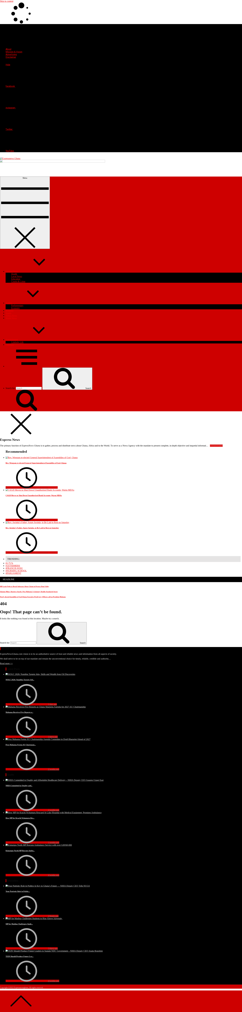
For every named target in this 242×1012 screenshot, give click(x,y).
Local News (16, 276)
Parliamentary (17, 305)
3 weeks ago (53, 842)
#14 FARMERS (13, 565)
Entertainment (12, 339)
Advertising (11, 54)
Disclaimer (11, 57)
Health (14, 274)
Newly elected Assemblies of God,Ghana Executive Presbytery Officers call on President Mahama (33, 597)
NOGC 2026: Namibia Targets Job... (20, 680)
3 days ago (53, 737)
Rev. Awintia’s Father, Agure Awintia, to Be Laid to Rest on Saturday (32, 528)
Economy (15, 308)
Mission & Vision (14, 52)
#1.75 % (9, 563)
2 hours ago (53, 916)
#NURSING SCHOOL (16, 571)
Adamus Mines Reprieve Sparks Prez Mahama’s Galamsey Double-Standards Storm (29, 591)
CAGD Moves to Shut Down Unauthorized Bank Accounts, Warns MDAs (34, 495)
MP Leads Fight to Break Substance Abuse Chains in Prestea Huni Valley (24, 586)
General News (12, 271)
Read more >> (6, 663)
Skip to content (6, 1)
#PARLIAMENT (13, 573)
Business (9, 310)
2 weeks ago (53, 769)
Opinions (10, 344)
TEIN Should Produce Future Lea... (19, 956)
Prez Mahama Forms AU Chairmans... (21, 745)
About (8, 49)
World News (11, 318)
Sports (8, 313)
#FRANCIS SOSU (14, 568)
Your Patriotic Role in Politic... (18, 891)
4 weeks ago (53, 875)
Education (15, 279)
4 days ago (53, 487)
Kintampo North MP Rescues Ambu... (20, 851)
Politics (9, 303)
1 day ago (52, 704)
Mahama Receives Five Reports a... (19, 712)
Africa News (11, 315)
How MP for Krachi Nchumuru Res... (20, 818)
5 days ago (53, 520)
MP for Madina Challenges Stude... (19, 924)
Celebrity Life (17, 342)
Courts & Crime (18, 281)
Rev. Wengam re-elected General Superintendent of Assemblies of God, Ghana (36, 463)
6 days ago (53, 552)
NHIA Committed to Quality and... (19, 786)
